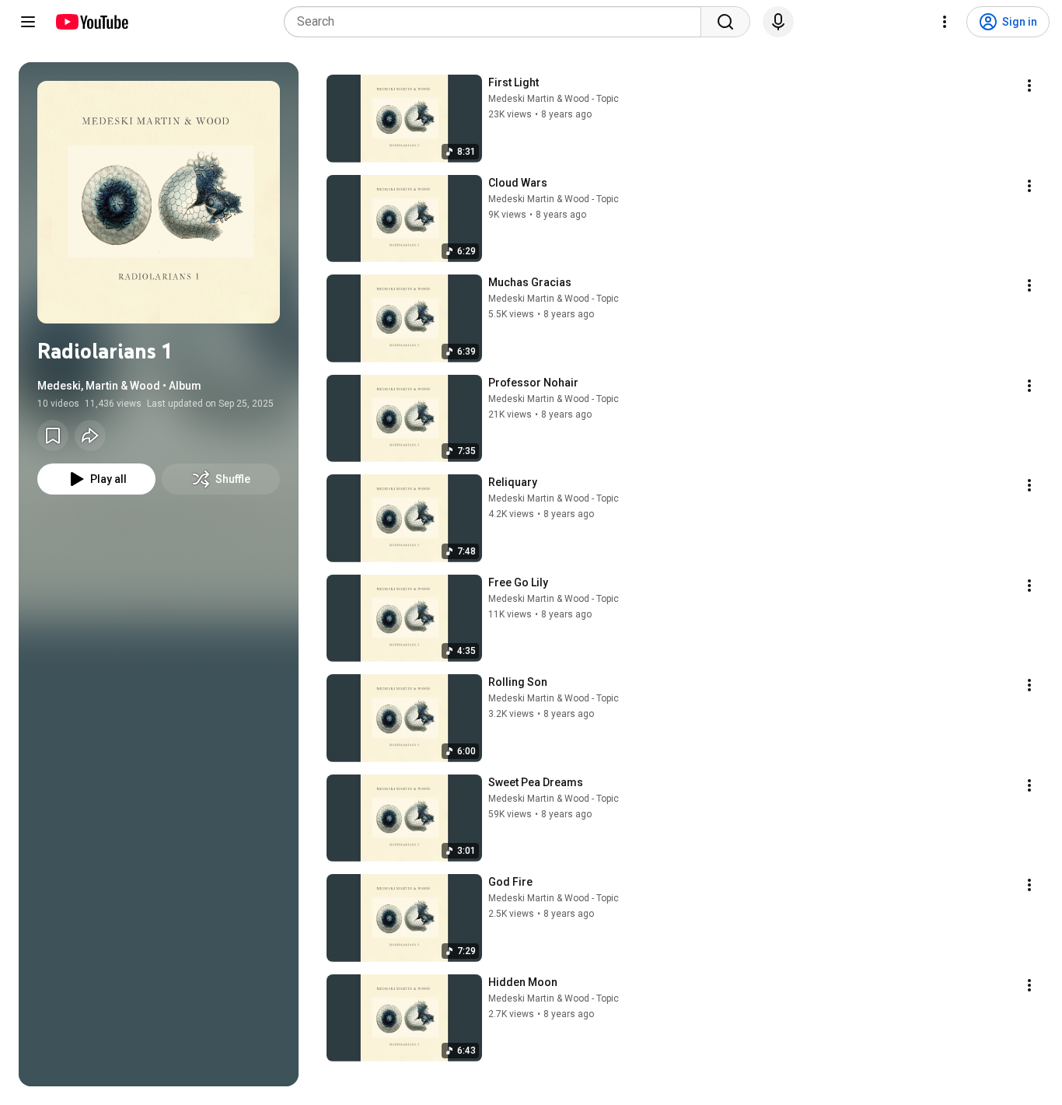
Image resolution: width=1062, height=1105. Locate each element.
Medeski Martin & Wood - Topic (553, 98)
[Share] (90, 435)
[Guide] (28, 21)
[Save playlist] (52, 435)
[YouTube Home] (91, 22)
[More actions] (1029, 85)
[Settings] (944, 21)
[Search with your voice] (778, 21)
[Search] (725, 21)
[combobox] (497, 21)
